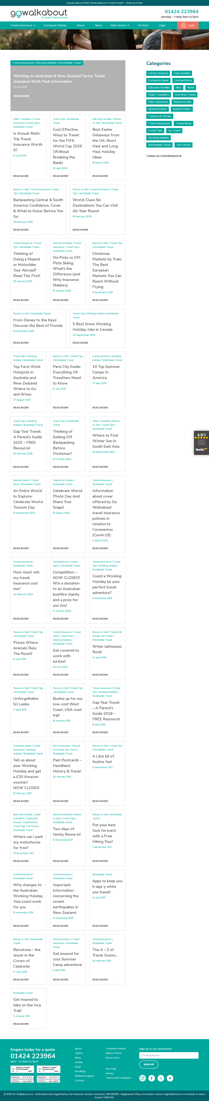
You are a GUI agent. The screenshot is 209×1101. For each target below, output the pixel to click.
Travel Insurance (159, 123)
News (98, 25)
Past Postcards (158, 102)
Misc (178, 87)
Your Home (184, 145)
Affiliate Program (84, 1076)
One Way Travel (185, 95)
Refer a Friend (113, 1053)
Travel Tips (155, 130)
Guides (79, 1062)
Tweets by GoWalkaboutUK (164, 156)
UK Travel (174, 130)
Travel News (183, 123)
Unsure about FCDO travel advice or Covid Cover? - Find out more (104, 3)
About (81, 25)
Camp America (158, 73)
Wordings (80, 1071)
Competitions (183, 80)
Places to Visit (182, 102)
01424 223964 (182, 11)
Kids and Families (159, 87)
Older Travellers (158, 95)
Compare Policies (55, 25)
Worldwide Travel (159, 145)
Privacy (110, 1073)
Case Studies (182, 73)
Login (162, 25)
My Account (113, 1057)
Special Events (157, 109)
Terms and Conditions (118, 1078)
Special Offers (182, 109)
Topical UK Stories (159, 116)
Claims (79, 1053)
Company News (158, 80)
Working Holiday (158, 138)
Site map (111, 1068)
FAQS (78, 1066)
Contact (143, 25)
